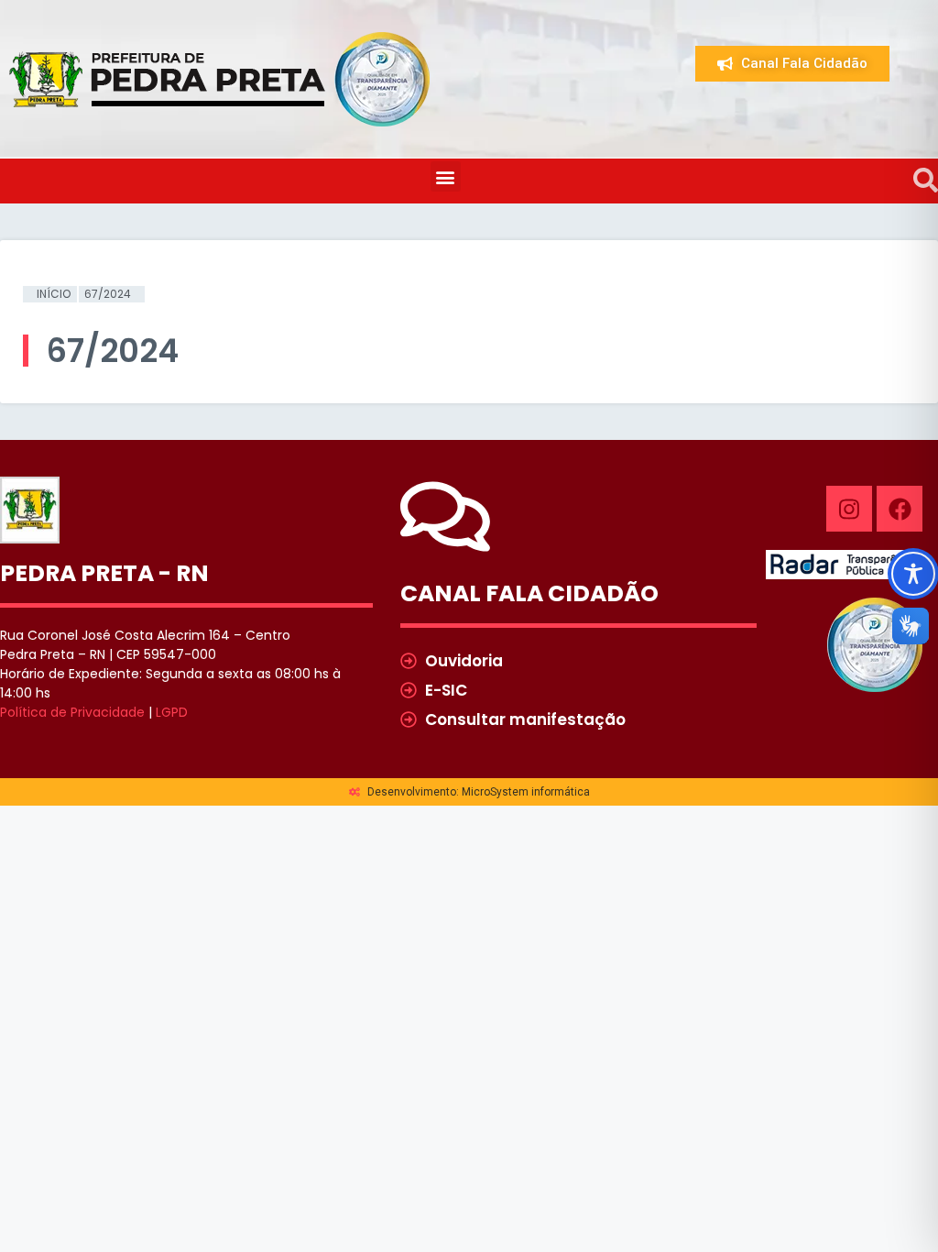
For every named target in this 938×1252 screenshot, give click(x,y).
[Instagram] (849, 509)
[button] (446, 176)
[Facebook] (899, 509)
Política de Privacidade (72, 712)
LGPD (172, 712)
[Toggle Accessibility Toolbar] (913, 574)
